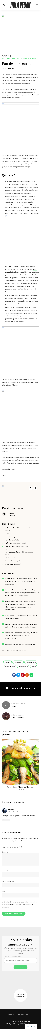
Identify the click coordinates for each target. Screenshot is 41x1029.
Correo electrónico (8, 881)
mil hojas (35, 460)
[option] (20, 765)
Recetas (33, 58)
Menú (37, 5)
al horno (21, 460)
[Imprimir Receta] (31, 488)
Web (3, 892)
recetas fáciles (23, 667)
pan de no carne (31, 662)
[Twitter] (18, 675)
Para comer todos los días (12, 58)
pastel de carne (10, 667)
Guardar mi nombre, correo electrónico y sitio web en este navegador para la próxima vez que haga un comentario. (19, 904)
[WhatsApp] (31, 675)
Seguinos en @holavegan (20, 995)
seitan (34, 667)
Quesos (26, 58)
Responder (6, 820)
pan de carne (18, 662)
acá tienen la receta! (32, 95)
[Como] (10, 675)
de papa (25, 319)
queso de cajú (17, 319)
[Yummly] (27, 675)
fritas (26, 460)
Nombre (5, 871)
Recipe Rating (6, 847)
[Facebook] (14, 675)
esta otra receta (22, 187)
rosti (3, 463)
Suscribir (21, 967)
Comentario (6, 852)
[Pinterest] (23, 675)
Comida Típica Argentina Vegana (19, 77)
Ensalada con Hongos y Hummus (20, 787)
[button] (35, 488)
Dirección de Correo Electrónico (13, 956)
